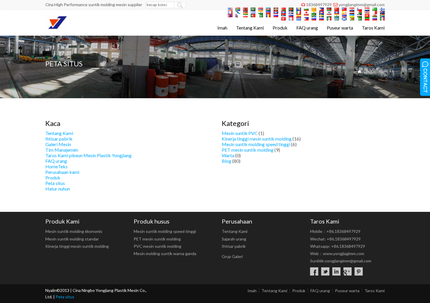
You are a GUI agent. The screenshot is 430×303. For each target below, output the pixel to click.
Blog (226, 161)
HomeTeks (56, 166)
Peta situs (55, 183)
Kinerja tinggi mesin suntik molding (257, 138)
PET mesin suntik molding (248, 150)
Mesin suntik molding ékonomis (73, 231)
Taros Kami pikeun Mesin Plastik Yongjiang (88, 155)
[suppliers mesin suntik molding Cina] (56, 28)
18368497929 (319, 4)
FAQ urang (307, 27)
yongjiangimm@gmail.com (361, 4)
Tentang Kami (250, 27)
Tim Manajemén (61, 150)
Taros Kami (373, 27)
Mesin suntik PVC (240, 133)
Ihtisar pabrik (59, 138)
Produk (280, 27)
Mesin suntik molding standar (72, 238)
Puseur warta (340, 27)
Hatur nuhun (57, 188)
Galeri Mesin (58, 144)
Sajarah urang (234, 238)
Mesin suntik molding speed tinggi (256, 144)
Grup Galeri (232, 256)
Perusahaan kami (62, 172)
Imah (222, 27)
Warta (228, 155)
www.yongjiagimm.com (343, 253)
